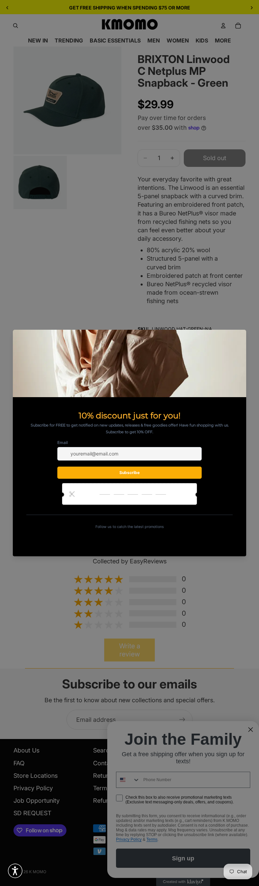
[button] (15, 870)
